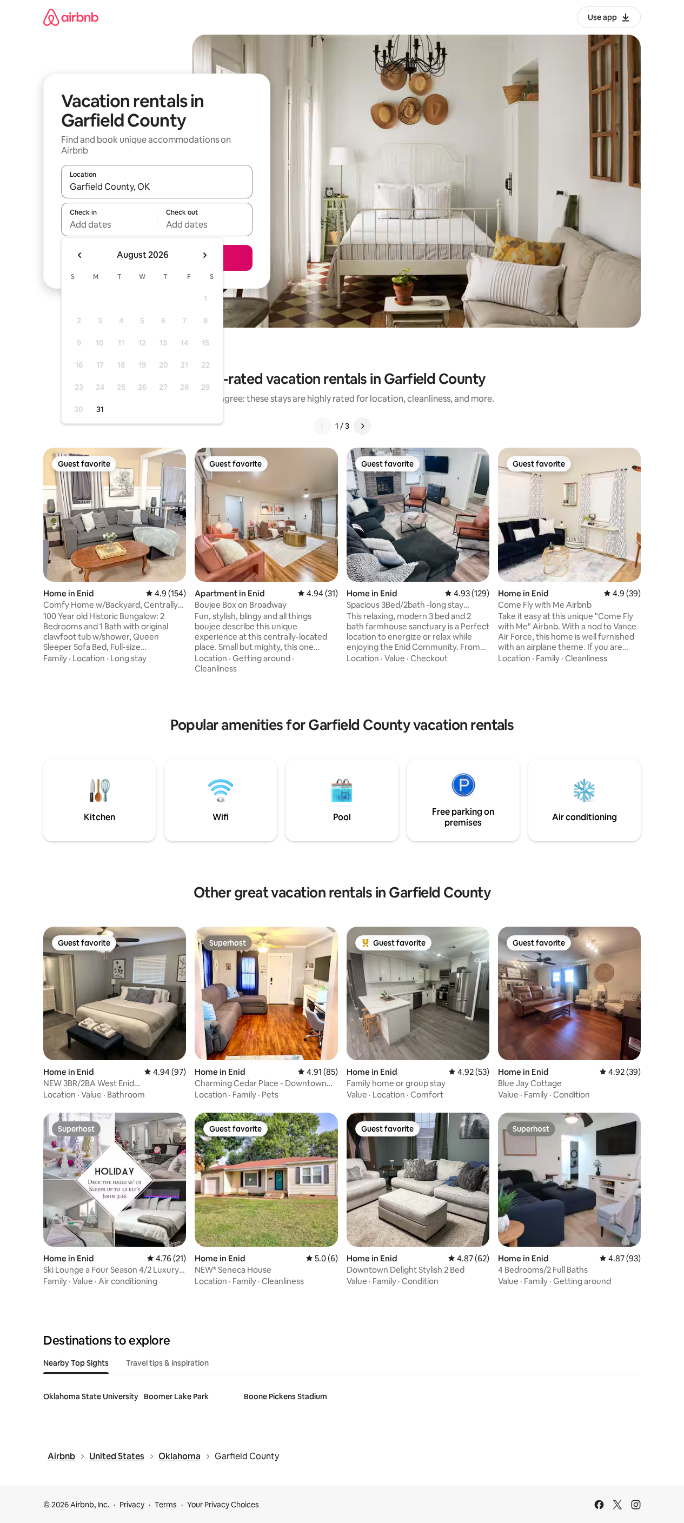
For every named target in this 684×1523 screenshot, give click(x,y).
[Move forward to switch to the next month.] (204, 255)
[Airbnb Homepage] (70, 17)
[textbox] (109, 224)
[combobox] (157, 186)
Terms (166, 1504)
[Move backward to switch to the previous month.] (80, 255)
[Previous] (322, 426)
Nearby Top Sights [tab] (76, 1363)
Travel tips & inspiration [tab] (167, 1363)
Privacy (131, 1504)
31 (100, 409)
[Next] (362, 426)
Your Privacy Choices (223, 1504)
